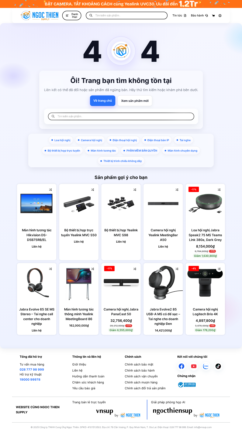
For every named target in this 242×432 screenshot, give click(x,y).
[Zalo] (206, 366)
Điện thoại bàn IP (158, 140)
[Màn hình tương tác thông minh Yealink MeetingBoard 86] (79, 282)
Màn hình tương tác (103, 150)
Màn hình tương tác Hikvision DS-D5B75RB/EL (37, 235)
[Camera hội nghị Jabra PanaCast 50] (121, 282)
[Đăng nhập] (220, 15)
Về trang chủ (102, 100)
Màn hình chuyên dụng (182, 150)
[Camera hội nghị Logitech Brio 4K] (205, 282)
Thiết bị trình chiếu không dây (122, 161)
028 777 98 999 (32, 369)
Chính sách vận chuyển (141, 376)
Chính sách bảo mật (139, 364)
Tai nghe (185, 140)
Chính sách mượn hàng (141, 382)
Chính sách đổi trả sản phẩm (145, 388)
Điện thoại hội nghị (125, 140)
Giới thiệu (79, 364)
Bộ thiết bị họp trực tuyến (64, 150)
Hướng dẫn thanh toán (88, 376)
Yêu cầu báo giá (83, 388)
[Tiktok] (218, 366)
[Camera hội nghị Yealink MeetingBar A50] (163, 203)
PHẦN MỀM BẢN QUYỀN (141, 150)
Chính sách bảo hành (140, 370)
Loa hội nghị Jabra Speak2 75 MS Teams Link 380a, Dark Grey (205, 235)
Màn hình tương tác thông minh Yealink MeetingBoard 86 (79, 314)
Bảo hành (197, 15)
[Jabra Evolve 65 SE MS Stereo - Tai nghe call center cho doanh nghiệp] (36, 282)
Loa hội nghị (62, 140)
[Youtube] (194, 366)
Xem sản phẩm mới (135, 101)
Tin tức (177, 15)
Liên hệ (77, 370)
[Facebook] (181, 366)
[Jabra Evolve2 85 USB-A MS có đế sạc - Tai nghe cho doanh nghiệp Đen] (163, 282)
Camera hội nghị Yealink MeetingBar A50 (163, 235)
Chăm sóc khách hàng (88, 382)
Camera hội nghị (91, 140)
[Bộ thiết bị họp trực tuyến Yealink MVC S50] (79, 203)
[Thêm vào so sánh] (50, 190)
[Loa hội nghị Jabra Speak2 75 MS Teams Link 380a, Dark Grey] (205, 203)
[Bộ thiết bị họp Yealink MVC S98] (121, 203)
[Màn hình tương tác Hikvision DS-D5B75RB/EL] (36, 203)
